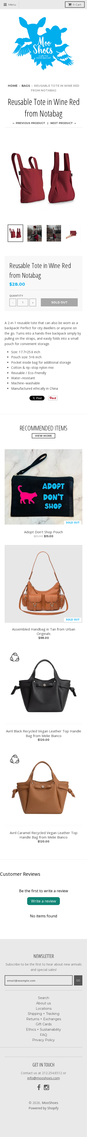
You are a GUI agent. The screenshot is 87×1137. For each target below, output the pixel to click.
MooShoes (50, 1102)
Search (43, 998)
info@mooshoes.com (43, 1078)
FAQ (43, 1035)
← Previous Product (29, 123)
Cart (77, 4)
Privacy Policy (43, 1040)
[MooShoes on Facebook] (39, 1087)
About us (43, 1003)
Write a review (43, 901)
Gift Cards (44, 1024)
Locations (44, 1008)
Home (12, 85)
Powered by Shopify (43, 1108)
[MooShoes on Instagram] (47, 1087)
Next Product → (63, 123)
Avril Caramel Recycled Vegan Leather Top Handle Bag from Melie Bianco (43, 835)
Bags (26, 85)
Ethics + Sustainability (43, 1029)
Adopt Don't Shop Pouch (43, 532)
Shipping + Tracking (43, 1014)
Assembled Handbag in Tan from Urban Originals (43, 631)
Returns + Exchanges (43, 1019)
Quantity (16, 295)
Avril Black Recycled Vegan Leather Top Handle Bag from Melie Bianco (43, 733)
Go (78, 980)
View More (43, 435)
